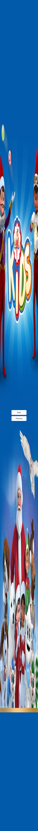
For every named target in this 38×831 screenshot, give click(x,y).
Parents (19, 418)
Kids (19, 412)
